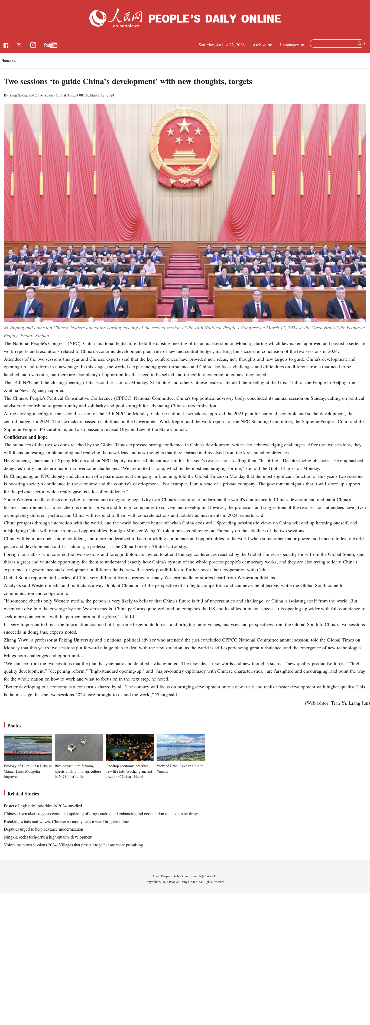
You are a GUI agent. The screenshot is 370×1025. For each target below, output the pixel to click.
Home (6, 60)
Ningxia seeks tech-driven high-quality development (48, 837)
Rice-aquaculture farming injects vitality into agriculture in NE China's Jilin (78, 771)
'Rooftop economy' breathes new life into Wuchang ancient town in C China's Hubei (129, 771)
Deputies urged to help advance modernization (43, 829)
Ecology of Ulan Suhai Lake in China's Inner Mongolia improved (28, 771)
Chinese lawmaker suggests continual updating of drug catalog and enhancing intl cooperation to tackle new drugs (101, 813)
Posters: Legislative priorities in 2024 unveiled (43, 805)
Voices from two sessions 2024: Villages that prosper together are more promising (73, 844)
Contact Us (210, 876)
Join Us (196, 876)
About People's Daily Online (170, 876)
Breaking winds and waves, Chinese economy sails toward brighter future (66, 821)
